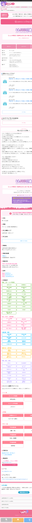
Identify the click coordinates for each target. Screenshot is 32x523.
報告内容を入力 (24, 492)
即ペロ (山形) (7, 9)
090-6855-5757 (7, 462)
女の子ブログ (24, 46)
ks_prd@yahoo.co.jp (7, 471)
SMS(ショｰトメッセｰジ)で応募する (10, 464)
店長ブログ (9, 46)
